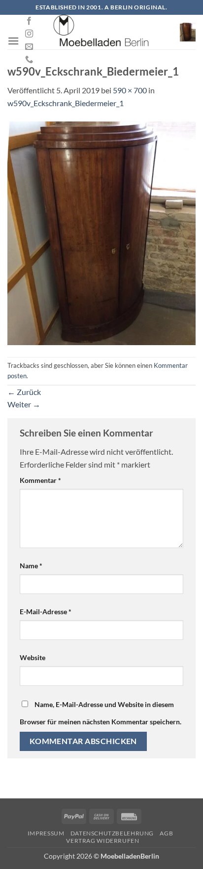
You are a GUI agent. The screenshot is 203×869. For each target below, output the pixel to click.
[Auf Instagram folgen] (29, 34)
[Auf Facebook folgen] (29, 21)
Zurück (24, 391)
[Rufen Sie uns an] (29, 59)
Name (31, 565)
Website (32, 657)
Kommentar (40, 480)
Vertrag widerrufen (102, 840)
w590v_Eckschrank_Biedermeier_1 (65, 103)
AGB (166, 833)
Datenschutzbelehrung (112, 833)
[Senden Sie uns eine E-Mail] (29, 46)
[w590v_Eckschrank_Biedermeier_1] (101, 232)
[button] (13, 41)
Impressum (46, 833)
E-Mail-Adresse (45, 611)
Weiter (23, 404)
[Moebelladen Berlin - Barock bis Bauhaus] (101, 32)
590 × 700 (130, 90)
